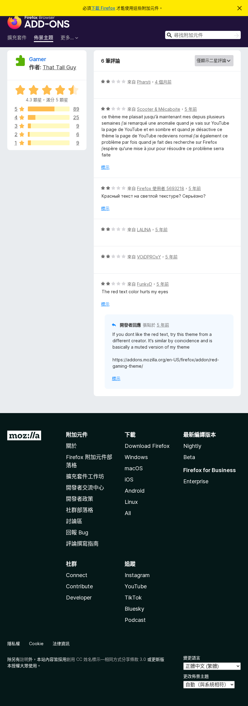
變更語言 (191, 657)
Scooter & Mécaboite (158, 109)
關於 (71, 446)
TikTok (133, 597)
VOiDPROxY (149, 256)
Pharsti (144, 81)
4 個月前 (163, 81)
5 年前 (190, 109)
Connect (76, 575)
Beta (189, 457)
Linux (131, 502)
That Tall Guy (59, 67)
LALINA (144, 229)
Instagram (137, 575)
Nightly (192, 446)
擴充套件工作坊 (85, 476)
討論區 (74, 521)
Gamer (37, 59)
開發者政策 (79, 499)
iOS (129, 479)
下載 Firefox (103, 8)
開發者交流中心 (85, 487)
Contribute (79, 586)
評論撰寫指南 (82, 543)
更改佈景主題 (196, 676)
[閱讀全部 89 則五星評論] (49, 109)
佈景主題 (43, 37)
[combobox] (203, 35)
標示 (105, 167)
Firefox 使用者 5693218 (160, 188)
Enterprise (195, 481)
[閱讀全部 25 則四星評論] (49, 117)
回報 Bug (77, 532)
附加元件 (77, 435)
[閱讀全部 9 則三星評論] (49, 125)
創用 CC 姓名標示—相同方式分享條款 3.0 (106, 659)
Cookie (36, 643)
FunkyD (144, 284)
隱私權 (13, 643)
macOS (134, 468)
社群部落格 (79, 510)
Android (135, 491)
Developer (79, 597)
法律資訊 (61, 643)
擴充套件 (17, 37)
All (128, 513)
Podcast (135, 620)
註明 (24, 659)
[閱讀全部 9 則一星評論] (49, 142)
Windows (136, 457)
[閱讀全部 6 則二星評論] (49, 134)
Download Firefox (147, 446)
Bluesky (134, 609)
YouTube (136, 586)
